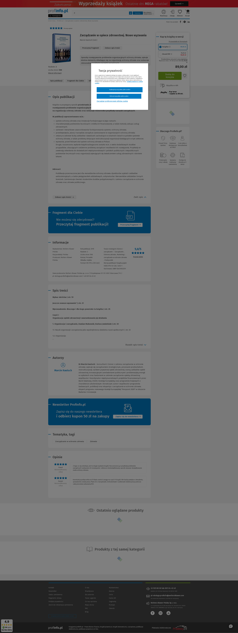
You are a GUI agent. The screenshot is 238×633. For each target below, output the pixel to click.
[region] (119, 86)
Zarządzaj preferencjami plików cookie (112, 101)
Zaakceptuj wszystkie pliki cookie (119, 89)
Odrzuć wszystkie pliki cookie (119, 96)
